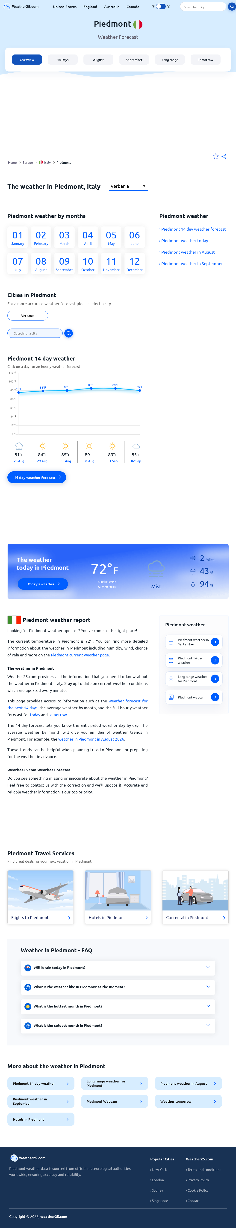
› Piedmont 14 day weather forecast (192, 228)
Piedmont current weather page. (80, 654)
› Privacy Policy (197, 1180)
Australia (112, 6)
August (98, 59)
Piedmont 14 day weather (34, 1083)
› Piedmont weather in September (191, 263)
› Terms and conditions (203, 1169)
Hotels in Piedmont (28, 1119)
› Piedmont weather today (183, 240)
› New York (158, 1169)
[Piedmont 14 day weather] (77, 406)
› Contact (193, 1200)
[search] (232, 7)
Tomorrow (205, 59)
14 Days (62, 59)
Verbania (27, 315)
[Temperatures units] (161, 6)
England (90, 6)
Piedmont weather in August (183, 1083)
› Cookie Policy (197, 1190)
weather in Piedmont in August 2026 (91, 738)
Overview (27, 59)
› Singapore (159, 1200)
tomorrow (58, 714)
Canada (133, 6)
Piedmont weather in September (30, 1101)
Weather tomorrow (176, 1101)
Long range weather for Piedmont (106, 1083)
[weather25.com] (20, 6)
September (134, 59)
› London (157, 1180)
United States (65, 6)
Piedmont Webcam (102, 1101)
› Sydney (156, 1190)
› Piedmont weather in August (187, 251)
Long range (170, 59)
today (35, 714)
